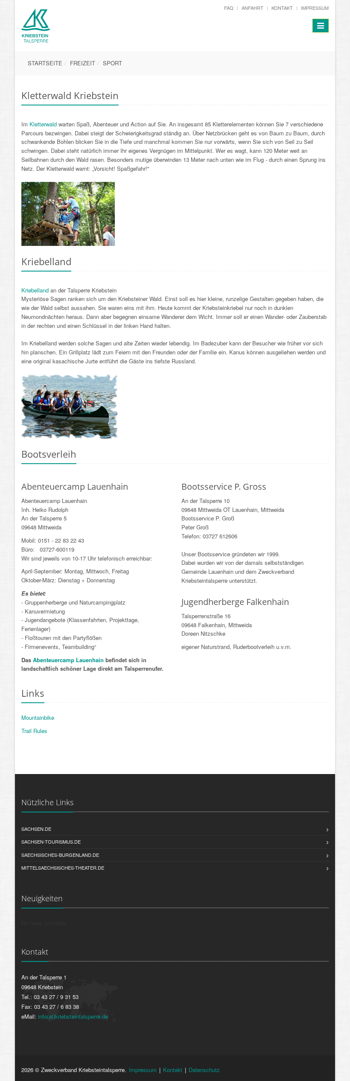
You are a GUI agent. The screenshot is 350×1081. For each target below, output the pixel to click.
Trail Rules (34, 731)
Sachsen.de (36, 828)
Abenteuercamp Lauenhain (68, 660)
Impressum (315, 7)
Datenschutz (204, 1070)
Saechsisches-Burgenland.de (60, 854)
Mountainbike (37, 717)
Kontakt (282, 7)
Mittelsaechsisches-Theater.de (62, 867)
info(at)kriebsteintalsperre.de (73, 1016)
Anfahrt (252, 7)
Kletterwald (42, 124)
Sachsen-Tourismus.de (51, 841)
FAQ (228, 7)
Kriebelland (35, 290)
